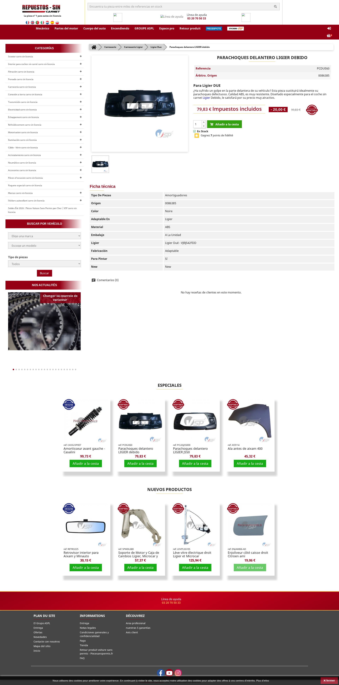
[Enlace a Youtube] (169, 673)
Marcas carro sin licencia (20, 193)
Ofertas (38, 632)
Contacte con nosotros (47, 641)
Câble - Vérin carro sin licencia (23, 147)
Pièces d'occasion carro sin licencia (25, 177)
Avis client (132, 632)
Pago (83, 640)
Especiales (170, 385)
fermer (330, 680)
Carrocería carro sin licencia (22, 86)
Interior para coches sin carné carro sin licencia (31, 64)
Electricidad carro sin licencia (22, 109)
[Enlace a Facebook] (161, 673)
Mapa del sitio (42, 646)
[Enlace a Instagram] (178, 673)
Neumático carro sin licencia (22, 162)
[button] (42, 28)
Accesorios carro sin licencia (22, 170)
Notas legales (88, 627)
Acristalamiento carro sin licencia (24, 155)
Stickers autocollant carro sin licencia (26, 200)
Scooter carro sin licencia (20, 56)
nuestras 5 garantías (138, 627)
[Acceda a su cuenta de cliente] (329, 28)
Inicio (37, 650)
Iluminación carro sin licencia (22, 139)
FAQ (82, 658)
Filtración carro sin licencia (21, 71)
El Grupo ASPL (42, 623)
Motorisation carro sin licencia (23, 132)
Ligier (207, 98)
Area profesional (135, 623)
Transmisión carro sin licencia (22, 102)
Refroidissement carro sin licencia (24, 124)
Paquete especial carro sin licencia (25, 185)
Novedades (40, 637)
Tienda (84, 645)
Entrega (38, 627)
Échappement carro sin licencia (23, 117)
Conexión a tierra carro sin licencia (25, 94)
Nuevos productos (169, 489)
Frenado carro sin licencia (20, 79)
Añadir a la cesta (86, 463)
